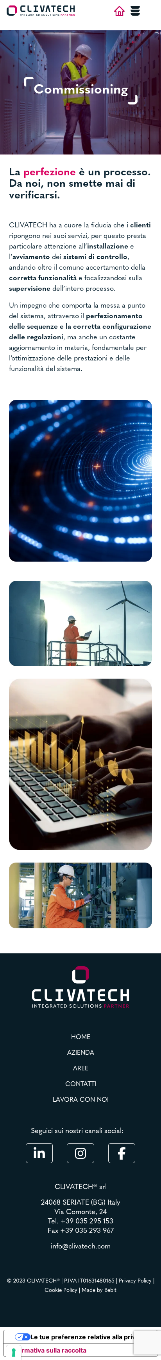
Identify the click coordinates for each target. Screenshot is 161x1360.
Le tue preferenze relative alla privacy (88, 1337)
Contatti (80, 1084)
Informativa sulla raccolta (48, 1350)
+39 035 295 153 (87, 1221)
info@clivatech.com (81, 1246)
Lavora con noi (81, 1100)
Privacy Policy (135, 1281)
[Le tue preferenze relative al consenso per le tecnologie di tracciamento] (13, 1352)
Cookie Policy (61, 1290)
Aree (80, 1069)
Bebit (110, 1290)
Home (80, 1037)
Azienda (80, 1053)
